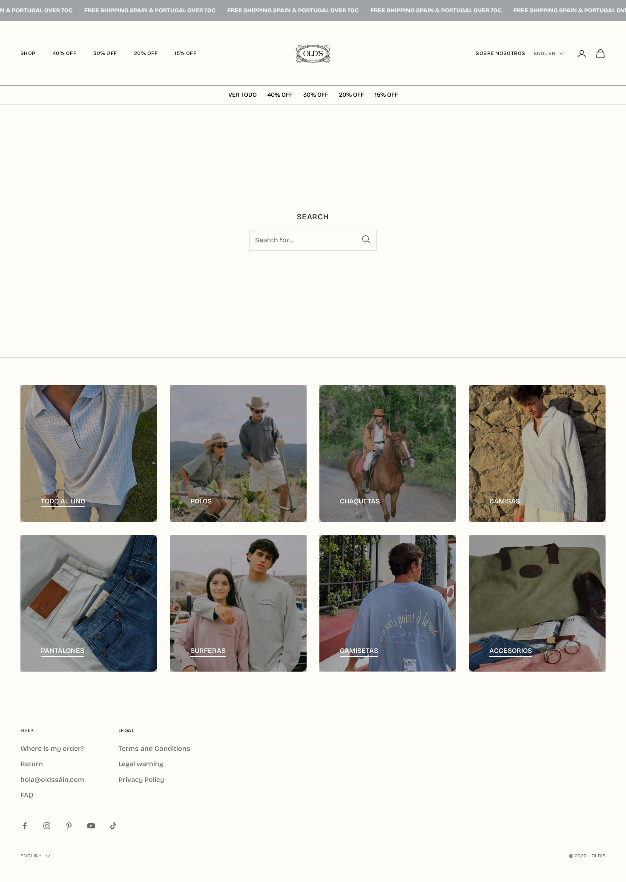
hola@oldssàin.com (52, 780)
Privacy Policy (141, 780)
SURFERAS (208, 650)
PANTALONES (62, 650)
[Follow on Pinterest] (69, 826)
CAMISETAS (359, 650)
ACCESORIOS (510, 650)
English (544, 53)
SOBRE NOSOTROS (500, 53)
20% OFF (146, 53)
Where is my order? (52, 748)
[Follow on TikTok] (113, 826)
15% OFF (185, 53)
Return (31, 764)
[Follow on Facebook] (24, 826)
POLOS (201, 501)
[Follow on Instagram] (47, 826)
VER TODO (242, 95)
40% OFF (64, 53)
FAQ (26, 795)
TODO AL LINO (63, 501)
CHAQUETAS (360, 501)
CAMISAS (504, 501)
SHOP (28, 53)
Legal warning (140, 764)
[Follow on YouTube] (91, 826)
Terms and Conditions (154, 748)
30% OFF (105, 53)
